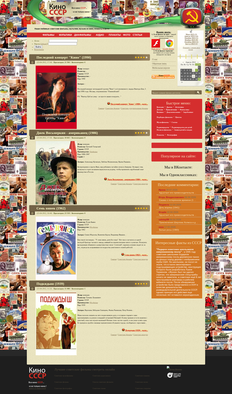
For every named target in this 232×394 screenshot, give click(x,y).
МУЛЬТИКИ (65, 35)
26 (190, 79)
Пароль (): (41, 44)
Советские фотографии (63, 388)
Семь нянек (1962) (50, 208)
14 (196, 73)
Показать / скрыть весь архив (191, 48)
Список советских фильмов (103, 382)
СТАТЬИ (137, 35)
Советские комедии (140, 184)
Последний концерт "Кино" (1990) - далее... (129, 104)
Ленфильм (93, 152)
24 (185, 79)
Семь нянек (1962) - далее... (136, 255)
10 (185, 73)
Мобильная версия (161, 68)
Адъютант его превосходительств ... (177, 192)
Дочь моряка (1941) (169, 207)
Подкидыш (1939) (50, 284)
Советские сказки (99, 388)
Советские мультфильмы (63, 376)
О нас (155, 59)
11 (187, 73)
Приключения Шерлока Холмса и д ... (178, 222)
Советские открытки (143, 388)
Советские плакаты (142, 376)
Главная (101, 108)
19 (190, 76)
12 (190, 73)
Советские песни (141, 382)
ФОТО (126, 35)
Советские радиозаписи (101, 376)
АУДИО (100, 35)
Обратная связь (159, 63)
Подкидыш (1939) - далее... (136, 330)
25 (188, 79)
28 (196, 79)
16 (182, 76)
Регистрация (39, 49)
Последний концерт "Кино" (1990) (63, 57)
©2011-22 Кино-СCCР (37, 388)
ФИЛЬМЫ (48, 35)
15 (199, 73)
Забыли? (44, 44)
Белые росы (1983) (169, 230)
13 (193, 73)
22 (199, 76)
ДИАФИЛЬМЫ (82, 35)
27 (193, 79)
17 (185, 76)
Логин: (41, 41)
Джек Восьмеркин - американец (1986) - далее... (127, 179)
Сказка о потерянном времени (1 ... (177, 200)
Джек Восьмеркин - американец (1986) (67, 133)
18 (188, 76)
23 (182, 79)
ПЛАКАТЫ (115, 35)
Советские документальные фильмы (134, 108)
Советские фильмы (112, 108)
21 (196, 76)
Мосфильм (94, 227)
